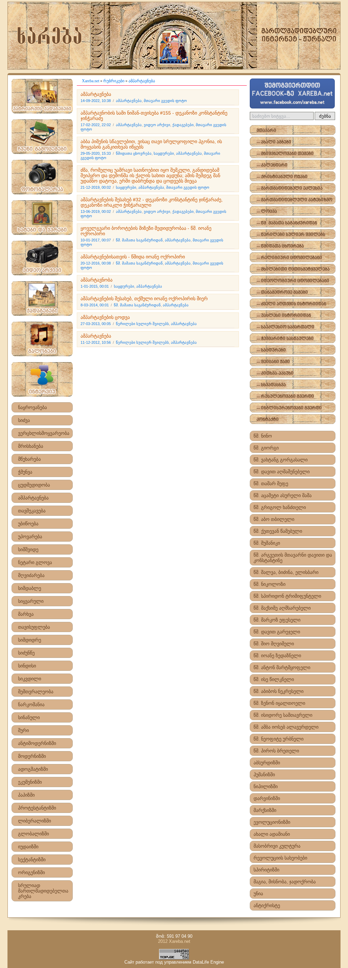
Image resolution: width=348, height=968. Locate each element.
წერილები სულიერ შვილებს (142, 324)
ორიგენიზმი (31, 872)
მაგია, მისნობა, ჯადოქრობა (285, 881)
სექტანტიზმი (32, 859)
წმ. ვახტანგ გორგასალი (281, 459)
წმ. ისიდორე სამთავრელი (283, 715)
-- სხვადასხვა (271, 385)
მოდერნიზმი (32, 756)
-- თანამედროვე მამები (282, 292)
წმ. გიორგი (266, 448)
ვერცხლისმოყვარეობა (43, 433)
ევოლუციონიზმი (272, 822)
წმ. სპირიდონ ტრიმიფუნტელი (287, 596)
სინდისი (27, 665)
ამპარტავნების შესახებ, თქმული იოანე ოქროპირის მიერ (144, 298)
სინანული (29, 717)
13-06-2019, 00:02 (96, 211)
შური (23, 730)
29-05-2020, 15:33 (96, 153)
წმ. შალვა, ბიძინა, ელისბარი (286, 572)
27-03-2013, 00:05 (96, 324)
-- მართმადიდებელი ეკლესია (290, 188)
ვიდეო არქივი (157, 125)
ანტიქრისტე (267, 905)
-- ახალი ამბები (274, 142)
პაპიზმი (26, 795)
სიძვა (24, 420)
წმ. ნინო (263, 436)
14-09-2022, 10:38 (96, 101)
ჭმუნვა (25, 472)
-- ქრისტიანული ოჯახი (282, 177)
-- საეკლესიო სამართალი (285, 327)
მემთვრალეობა (35, 691)
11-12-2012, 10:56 (96, 342)
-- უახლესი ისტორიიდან (284, 315)
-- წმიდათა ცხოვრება (280, 246)
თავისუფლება (34, 627)
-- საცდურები (271, 350)
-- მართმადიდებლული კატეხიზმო (294, 200)
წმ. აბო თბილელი (274, 519)
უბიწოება (28, 523)
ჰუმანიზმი (264, 774)
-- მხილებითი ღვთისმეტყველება (293, 269)
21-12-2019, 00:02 (96, 187)
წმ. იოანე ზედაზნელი (277, 655)
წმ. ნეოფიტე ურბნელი (278, 739)
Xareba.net (90, 81)
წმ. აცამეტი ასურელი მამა (283, 495)
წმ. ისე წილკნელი (274, 679)
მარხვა (26, 614)
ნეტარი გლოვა (35, 562)
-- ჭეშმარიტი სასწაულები (285, 338)
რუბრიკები (113, 81)
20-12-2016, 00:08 (96, 263)
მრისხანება (30, 446)
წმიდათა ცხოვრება (134, 153)
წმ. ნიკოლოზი (269, 584)
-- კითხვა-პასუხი (275, 373)
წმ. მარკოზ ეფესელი (277, 620)
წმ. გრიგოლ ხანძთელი (280, 507)
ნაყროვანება (32, 407)
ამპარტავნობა (96, 280)
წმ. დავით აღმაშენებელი (282, 471)
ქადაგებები (183, 125)
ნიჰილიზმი (266, 786)
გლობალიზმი (33, 833)
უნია (258, 893)
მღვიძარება (31, 575)
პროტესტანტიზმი (37, 808)
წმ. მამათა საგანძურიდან (139, 240)
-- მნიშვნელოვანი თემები (285, 153)
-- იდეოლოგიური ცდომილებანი (293, 281)
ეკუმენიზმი (30, 782)
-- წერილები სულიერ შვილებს (291, 234)
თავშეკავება (32, 510)
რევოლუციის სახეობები (280, 858)
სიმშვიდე (28, 549)
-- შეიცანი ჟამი (273, 361)
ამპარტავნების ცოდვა (105, 317)
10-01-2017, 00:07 (96, 240)
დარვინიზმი (267, 798)
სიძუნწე (26, 653)
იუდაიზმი (28, 846)
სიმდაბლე (29, 588)
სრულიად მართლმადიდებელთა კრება (43, 891)
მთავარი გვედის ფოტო (165, 101)
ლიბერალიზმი (34, 820)
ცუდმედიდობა (34, 485)
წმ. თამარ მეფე (271, 483)
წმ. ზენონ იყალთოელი (279, 703)
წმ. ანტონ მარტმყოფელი (282, 667)
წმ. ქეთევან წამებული (278, 531)
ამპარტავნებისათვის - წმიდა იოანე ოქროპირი (133, 256)
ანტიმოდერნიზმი (37, 743)
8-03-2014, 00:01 (95, 305)
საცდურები (164, 153)
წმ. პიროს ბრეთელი (276, 750)
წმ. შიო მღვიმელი (274, 643)
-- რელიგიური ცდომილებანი (289, 257)
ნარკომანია (31, 704)
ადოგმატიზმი (33, 769)
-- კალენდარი (272, 165)
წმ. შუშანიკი (267, 543)
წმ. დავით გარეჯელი (277, 631)
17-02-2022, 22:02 (96, 125)
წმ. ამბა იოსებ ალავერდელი (286, 727)
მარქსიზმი (265, 810)
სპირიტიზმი (266, 869)
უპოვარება (30, 536)
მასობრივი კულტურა (277, 846)
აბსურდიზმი (267, 762)
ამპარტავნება (33, 497)
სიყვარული (31, 601)
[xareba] (174, 36)
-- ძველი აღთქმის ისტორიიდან (291, 304)
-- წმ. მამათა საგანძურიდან (287, 223)
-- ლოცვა (267, 211)
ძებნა (325, 116)
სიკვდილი (29, 678)
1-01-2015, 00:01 (95, 286)
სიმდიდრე (29, 640)
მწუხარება (29, 459)
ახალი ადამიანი (272, 834)
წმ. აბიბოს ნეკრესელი (278, 691)
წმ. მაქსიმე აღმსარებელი (282, 608)
